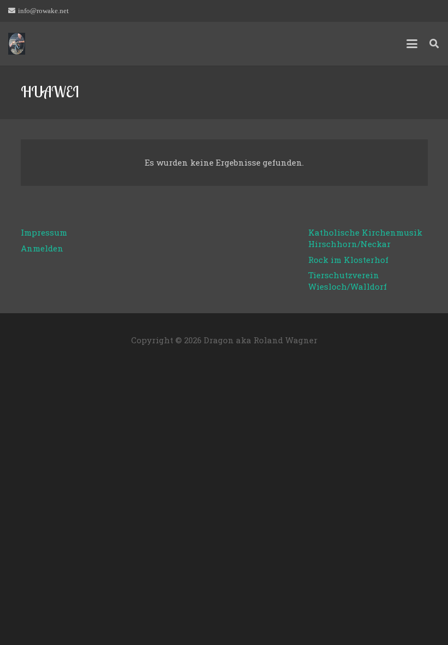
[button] (412, 43)
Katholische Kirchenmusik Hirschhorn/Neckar (365, 238)
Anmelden (42, 248)
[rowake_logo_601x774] (16, 44)
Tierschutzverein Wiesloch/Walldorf (347, 280)
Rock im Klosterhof (348, 259)
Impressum (44, 232)
